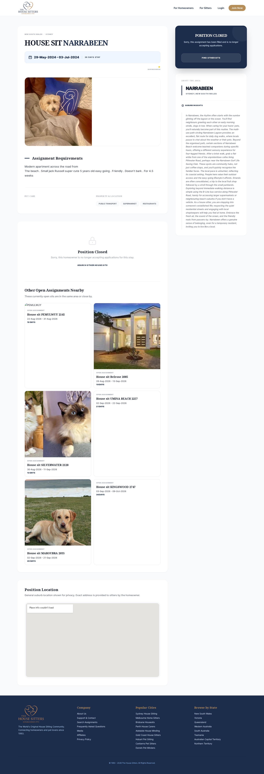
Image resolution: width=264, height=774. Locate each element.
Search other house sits (92, 265)
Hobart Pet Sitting (145, 739)
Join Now (237, 7)
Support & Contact (86, 718)
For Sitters (206, 7)
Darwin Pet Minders (145, 748)
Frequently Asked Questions (91, 726)
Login (221, 7)
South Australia (201, 730)
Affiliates (81, 735)
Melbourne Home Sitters (148, 718)
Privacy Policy (84, 739)
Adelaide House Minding (148, 730)
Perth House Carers (145, 726)
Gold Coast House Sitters (148, 735)
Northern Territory (203, 743)
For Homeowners (184, 7)
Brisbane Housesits (145, 722)
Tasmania (199, 735)
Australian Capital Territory (207, 739)
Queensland (200, 722)
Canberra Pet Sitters (146, 743)
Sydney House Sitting (146, 713)
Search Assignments (87, 722)
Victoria (198, 718)
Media (80, 730)
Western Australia (203, 726)
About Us (81, 713)
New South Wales (203, 713)
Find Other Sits (211, 58)
